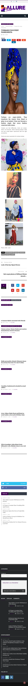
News (20, 326)
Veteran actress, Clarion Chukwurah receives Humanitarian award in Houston (14, 329)
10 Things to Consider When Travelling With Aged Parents (16, 611)
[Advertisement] (14, 468)
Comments (16, 598)
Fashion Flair (10, 24)
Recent (3, 598)
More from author (16, 300)
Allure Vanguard (9, 252)
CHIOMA (11, 605)
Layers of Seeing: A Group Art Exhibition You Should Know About (17, 626)
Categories (3, 573)
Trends (7, 254)
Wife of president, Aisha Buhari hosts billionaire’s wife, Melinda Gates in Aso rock (13, 445)
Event (17, 326)
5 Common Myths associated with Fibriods (13, 320)
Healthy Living (4, 304)
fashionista (22, 252)
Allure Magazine (5, 326)
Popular (9, 598)
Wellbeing (10, 304)
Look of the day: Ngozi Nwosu (10, 265)
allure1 (13, 322)
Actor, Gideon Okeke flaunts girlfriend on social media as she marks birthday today (13, 414)
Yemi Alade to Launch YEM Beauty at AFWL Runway (13, 18)
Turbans (12, 254)
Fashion (16, 252)
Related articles (6, 300)
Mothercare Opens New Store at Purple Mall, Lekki (16, 618)
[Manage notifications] (24, 683)
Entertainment (11, 326)
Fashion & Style (4, 24)
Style (3, 254)
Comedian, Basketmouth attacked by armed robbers (13, 386)
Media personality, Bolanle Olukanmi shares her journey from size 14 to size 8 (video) (13, 361)
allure (11, 629)
